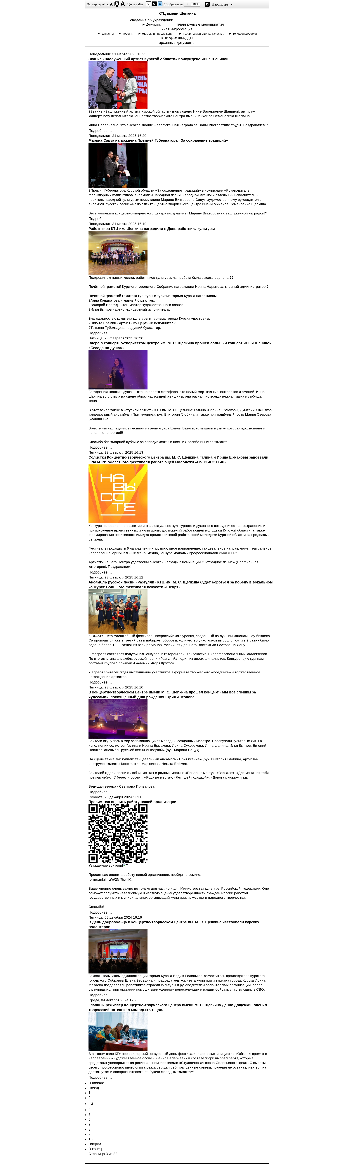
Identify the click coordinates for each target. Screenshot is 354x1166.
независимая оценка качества (203, 33)
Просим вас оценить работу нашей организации (132, 802)
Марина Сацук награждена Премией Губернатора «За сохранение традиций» (158, 140)
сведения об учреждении (151, 20)
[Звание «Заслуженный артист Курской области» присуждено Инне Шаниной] (118, 108)
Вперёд (94, 1144)
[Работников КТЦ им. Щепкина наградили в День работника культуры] (118, 274)
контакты (107, 33)
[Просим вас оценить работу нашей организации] (118, 862)
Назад (93, 1088)
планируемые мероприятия (200, 24)
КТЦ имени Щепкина (177, 13)
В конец (95, 1149)
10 (90, 1139)
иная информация (177, 29)
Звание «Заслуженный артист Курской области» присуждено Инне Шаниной (158, 59)
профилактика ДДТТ (179, 38)
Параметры (220, 4)
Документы (154, 24)
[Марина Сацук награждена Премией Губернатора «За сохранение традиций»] (118, 187)
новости (127, 33)
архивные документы (177, 43)
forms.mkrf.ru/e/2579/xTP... (110, 879)
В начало (96, 1083)
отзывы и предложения (158, 33)
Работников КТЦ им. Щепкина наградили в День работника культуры (151, 229)
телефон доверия (245, 33)
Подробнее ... (100, 131)
